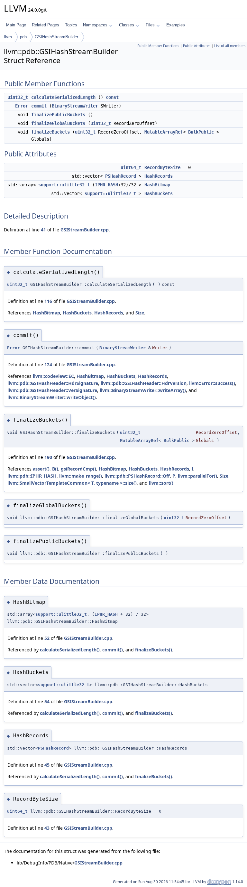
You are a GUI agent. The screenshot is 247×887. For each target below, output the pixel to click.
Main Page (16, 25)
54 (47, 701)
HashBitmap (157, 184)
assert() (41, 469)
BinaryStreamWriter (75, 105)
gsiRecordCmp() (78, 469)
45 (47, 765)
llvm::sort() (161, 483)
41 (43, 230)
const (112, 97)
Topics (71, 25)
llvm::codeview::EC (53, 376)
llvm (8, 36)
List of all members (229, 45)
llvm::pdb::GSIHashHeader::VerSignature (52, 390)
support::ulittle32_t (64, 184)
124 (48, 364)
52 (47, 638)
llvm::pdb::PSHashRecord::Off (137, 476)
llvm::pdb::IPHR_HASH (32, 476)
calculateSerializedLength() (70, 650)
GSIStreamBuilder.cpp (84, 230)
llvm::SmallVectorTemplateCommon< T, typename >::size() (72, 483)
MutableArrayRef (163, 132)
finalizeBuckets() (153, 650)
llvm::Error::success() (212, 383)
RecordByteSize (162, 167)
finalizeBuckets (50, 132)
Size (139, 313)
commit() (112, 650)
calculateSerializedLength (63, 97)
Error (21, 105)
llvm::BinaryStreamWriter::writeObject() (51, 397)
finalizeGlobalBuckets (58, 123)
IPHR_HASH (106, 184)
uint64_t (131, 167)
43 (47, 828)
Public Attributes (196, 45)
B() (55, 469)
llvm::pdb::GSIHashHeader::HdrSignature (52, 383)
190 (48, 457)
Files (150, 25)
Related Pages (45, 25)
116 (48, 301)
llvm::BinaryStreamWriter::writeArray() (143, 390)
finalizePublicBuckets (58, 114)
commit (39, 105)
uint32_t (17, 97)
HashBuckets (158, 193)
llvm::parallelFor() (197, 476)
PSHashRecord (120, 176)
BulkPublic (201, 132)
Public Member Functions (158, 45)
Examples (175, 25)
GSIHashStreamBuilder (56, 36)
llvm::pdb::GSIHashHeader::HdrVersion (144, 383)
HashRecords (158, 176)
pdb (23, 36)
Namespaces (95, 25)
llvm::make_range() (80, 476)
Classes (126, 25)
